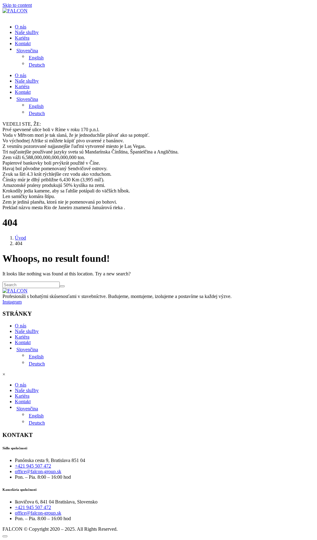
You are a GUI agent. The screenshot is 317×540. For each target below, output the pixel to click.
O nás (20, 26)
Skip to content (17, 5)
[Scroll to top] (4, 536)
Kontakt (23, 43)
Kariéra (22, 38)
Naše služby (27, 32)
